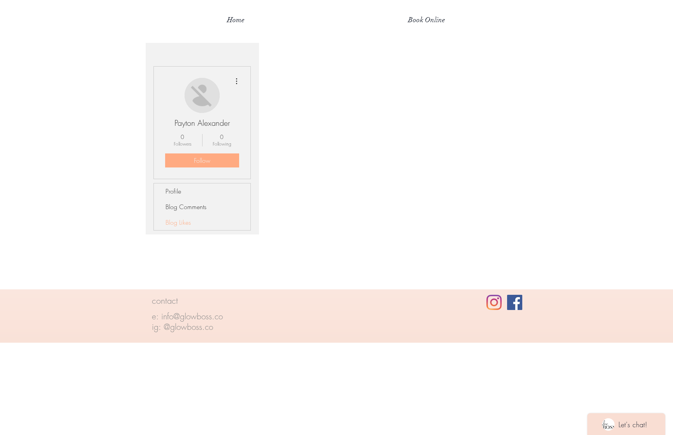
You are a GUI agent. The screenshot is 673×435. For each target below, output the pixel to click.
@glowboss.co (188, 327)
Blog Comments (186, 207)
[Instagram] (494, 302)
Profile (173, 191)
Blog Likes (178, 222)
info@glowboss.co (192, 316)
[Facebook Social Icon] (514, 302)
